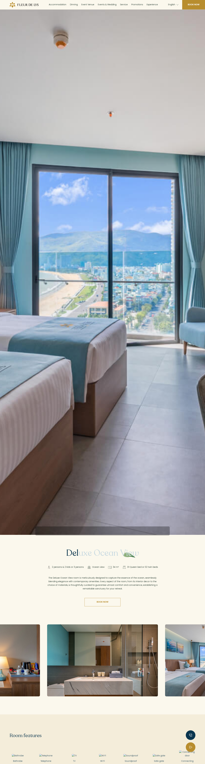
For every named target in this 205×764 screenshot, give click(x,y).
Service (124, 5)
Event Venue (87, 5)
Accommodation (57, 5)
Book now (193, 5)
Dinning (74, 5)
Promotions (137, 5)
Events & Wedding (107, 5)
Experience (152, 5)
